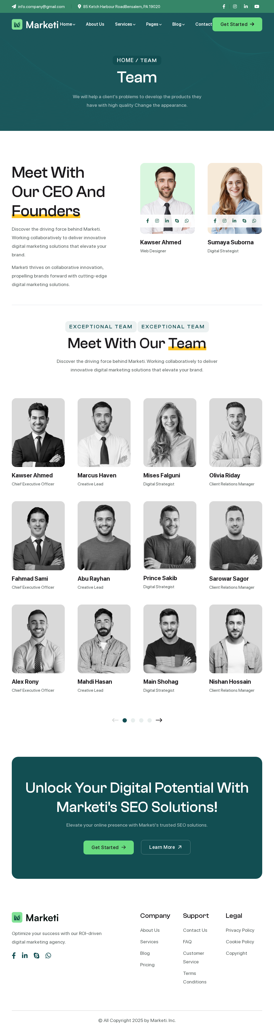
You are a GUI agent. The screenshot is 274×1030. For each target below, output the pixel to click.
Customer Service (193, 957)
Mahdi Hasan (95, 681)
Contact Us (195, 930)
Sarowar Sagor (229, 578)
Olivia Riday (224, 475)
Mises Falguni (161, 475)
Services (124, 24)
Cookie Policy (240, 941)
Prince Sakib (160, 578)
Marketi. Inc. (163, 1020)
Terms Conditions (195, 977)
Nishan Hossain (230, 681)
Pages (152, 24)
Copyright (236, 953)
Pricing (147, 964)
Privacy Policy (240, 930)
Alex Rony (25, 681)
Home (66, 24)
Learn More (162, 847)
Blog (177, 24)
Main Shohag (160, 681)
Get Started (234, 24)
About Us (95, 24)
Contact (203, 24)
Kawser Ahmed (160, 242)
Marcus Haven (97, 475)
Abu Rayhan (94, 578)
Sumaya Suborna (231, 242)
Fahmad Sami (30, 578)
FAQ (187, 941)
